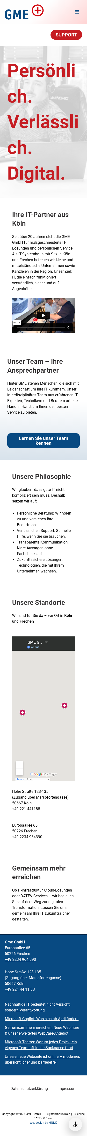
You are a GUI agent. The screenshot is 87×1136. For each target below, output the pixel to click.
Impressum (67, 1088)
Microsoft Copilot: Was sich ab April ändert (42, 1019)
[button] (66, 34)
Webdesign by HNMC (44, 1122)
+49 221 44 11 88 (20, 989)
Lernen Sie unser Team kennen (43, 440)
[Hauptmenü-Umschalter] (77, 12)
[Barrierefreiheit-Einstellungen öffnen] (75, 1124)
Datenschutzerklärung (29, 1088)
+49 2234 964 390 (20, 959)
